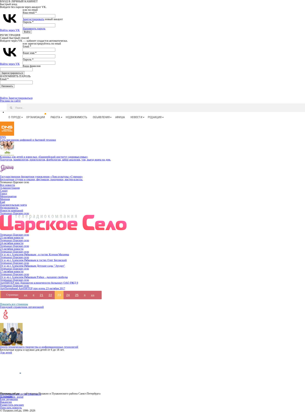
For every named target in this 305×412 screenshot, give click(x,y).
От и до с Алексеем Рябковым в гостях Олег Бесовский (33, 260)
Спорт (4, 190)
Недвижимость (76, 117)
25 (77, 295)
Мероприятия (8, 196)
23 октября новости (11, 248)
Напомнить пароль (34, 28)
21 (41, 295)
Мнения (5, 199)
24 (68, 295)
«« (25, 295)
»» (92, 295)
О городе (14, 117)
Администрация (10, 187)
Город (3, 193)
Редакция (155, 117)
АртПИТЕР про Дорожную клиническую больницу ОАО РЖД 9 (39, 282)
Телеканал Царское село (14, 213)
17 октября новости (11, 271)
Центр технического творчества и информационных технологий (39, 346)
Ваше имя (30, 52)
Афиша (120, 117)
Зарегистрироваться (20, 97)
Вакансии (6, 402)
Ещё (2, 202)
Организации (35, 117)
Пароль (28, 21)
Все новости (7, 185)
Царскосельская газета (13, 204)
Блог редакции (9, 399)
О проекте (6, 396)
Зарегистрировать (33, 19)
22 (50, 295)
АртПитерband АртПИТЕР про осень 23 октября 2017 (32, 288)
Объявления (101, 117)
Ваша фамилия (31, 65)
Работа (55, 117)
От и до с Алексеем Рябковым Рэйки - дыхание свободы (34, 277)
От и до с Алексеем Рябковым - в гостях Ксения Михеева (34, 254)
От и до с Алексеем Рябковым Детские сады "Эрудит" (32, 265)
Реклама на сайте (10, 100)
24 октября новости (11, 243)
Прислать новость (11, 407)
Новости (136, 117)
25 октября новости (11, 237)
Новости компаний (11, 210)
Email (27, 46)
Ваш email (30, 12)
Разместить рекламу (12, 404)
